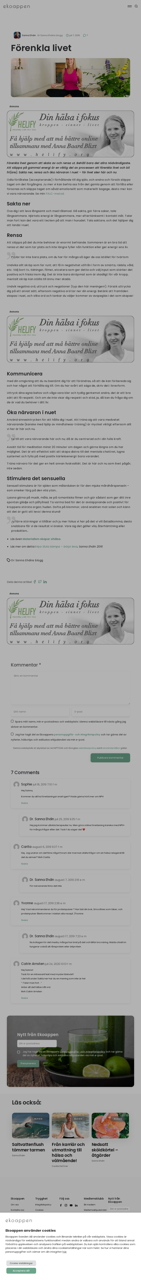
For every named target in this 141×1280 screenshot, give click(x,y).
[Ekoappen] (19, 1221)
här (64, 1252)
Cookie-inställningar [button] (21, 1263)
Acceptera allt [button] (21, 1270)
